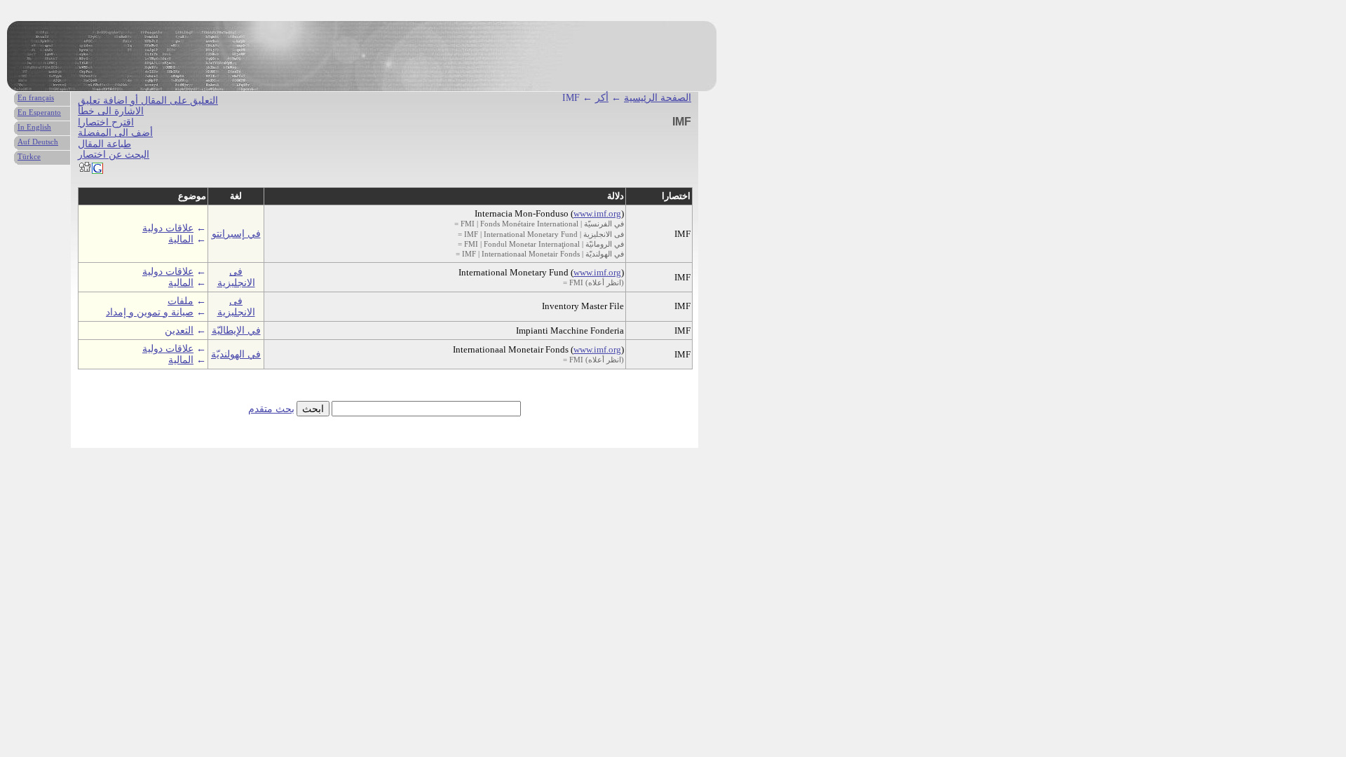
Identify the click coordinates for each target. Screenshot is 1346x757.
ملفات (180, 301)
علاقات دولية (167, 228)
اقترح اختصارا (106, 122)
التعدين (179, 330)
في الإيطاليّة (236, 330)
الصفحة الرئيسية (657, 98)
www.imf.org (597, 213)
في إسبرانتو (236, 234)
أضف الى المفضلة (115, 133)
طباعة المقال (104, 144)
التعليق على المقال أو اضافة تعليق (148, 100)
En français (36, 97)
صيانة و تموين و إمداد (149, 312)
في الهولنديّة (236, 354)
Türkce (29, 156)
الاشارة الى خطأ (111, 111)
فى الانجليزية (236, 276)
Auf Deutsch (38, 141)
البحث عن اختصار (113, 154)
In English (34, 127)
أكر (602, 98)
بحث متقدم (271, 409)
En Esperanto (39, 112)
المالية (180, 239)
